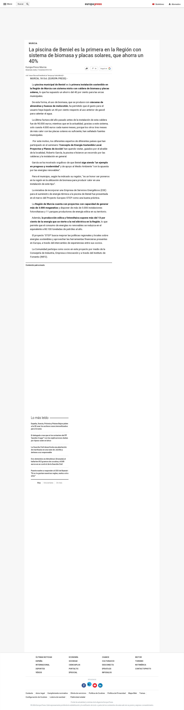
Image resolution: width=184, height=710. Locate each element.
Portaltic (73, 668)
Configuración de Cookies (36, 697)
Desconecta (108, 665)
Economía (73, 657)
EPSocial (73, 672)
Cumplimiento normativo (57, 693)
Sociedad (73, 661)
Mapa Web (132, 693)
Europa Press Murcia (36, 67)
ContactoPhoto (143, 668)
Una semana (48, 483)
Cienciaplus (74, 665)
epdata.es (106, 668)
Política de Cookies (97, 693)
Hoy (39, 483)
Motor (138, 657)
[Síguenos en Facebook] (83, 686)
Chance (105, 657)
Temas (142, 693)
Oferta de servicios (78, 693)
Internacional (43, 665)
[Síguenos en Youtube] (94, 686)
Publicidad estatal (77, 697)
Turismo (139, 661)
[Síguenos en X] (89, 686)
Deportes (40, 668)
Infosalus (107, 672)
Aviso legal (40, 693)
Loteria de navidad (57, 697)
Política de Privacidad (117, 693)
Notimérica (140, 665)
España (39, 661)
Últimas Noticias (44, 657)
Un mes (59, 483)
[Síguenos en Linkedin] (100, 686)
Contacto (29, 693)
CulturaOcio (108, 661)
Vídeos (39, 672)
